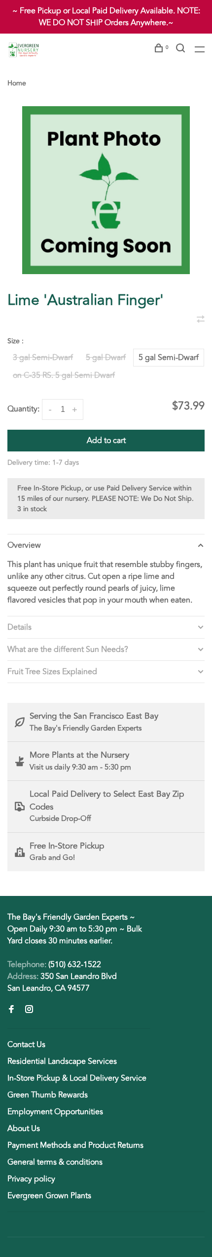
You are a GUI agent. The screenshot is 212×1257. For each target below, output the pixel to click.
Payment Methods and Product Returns (75, 1145)
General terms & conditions (55, 1162)
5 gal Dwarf (106, 358)
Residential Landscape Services (62, 1061)
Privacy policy (31, 1179)
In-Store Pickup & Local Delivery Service (76, 1078)
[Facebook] (11, 1010)
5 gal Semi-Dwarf (169, 358)
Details (19, 627)
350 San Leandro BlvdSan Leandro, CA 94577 (62, 982)
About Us (23, 1129)
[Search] (181, 49)
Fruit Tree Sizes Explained (52, 672)
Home (16, 83)
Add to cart (106, 440)
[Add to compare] (201, 320)
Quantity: (23, 409)
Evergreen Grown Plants (49, 1196)
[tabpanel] (106, 190)
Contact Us (26, 1045)
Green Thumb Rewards (47, 1095)
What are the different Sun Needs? (67, 649)
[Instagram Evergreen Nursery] (29, 1010)
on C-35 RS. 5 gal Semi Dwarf (64, 375)
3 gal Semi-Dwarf (43, 358)
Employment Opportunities (55, 1112)
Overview (24, 545)
